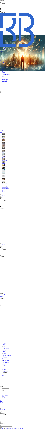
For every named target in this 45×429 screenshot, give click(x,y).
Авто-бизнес (3, 69)
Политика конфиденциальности (4, 424)
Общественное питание (4, 67)
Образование (3, 72)
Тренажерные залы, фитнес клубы (6, 74)
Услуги (1, 401)
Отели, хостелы (3, 76)
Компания (1, 60)
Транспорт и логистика (4, 73)
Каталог (1, 400)
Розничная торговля (4, 68)
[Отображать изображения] (0, 8)
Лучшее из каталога (4, 66)
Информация (1, 83)
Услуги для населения (4, 75)
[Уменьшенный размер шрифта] (0, 1)
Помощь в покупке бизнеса (5, 80)
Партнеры (3, 62)
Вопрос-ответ (3, 191)
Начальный (4, 397)
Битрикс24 (3, 396)
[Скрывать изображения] (0, 9)
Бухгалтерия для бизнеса (5, 79)
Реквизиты (3, 63)
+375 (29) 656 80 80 (3, 194)
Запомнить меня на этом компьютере (7, 389)
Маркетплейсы (3, 71)
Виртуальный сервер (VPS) (5, 395)
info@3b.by (1, 51)
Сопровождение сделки (4, 81)
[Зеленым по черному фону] (0, 7)
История (3, 130)
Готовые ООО (3, 70)
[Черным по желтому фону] (0, 6)
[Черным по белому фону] (0, 4)
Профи (4, 398)
